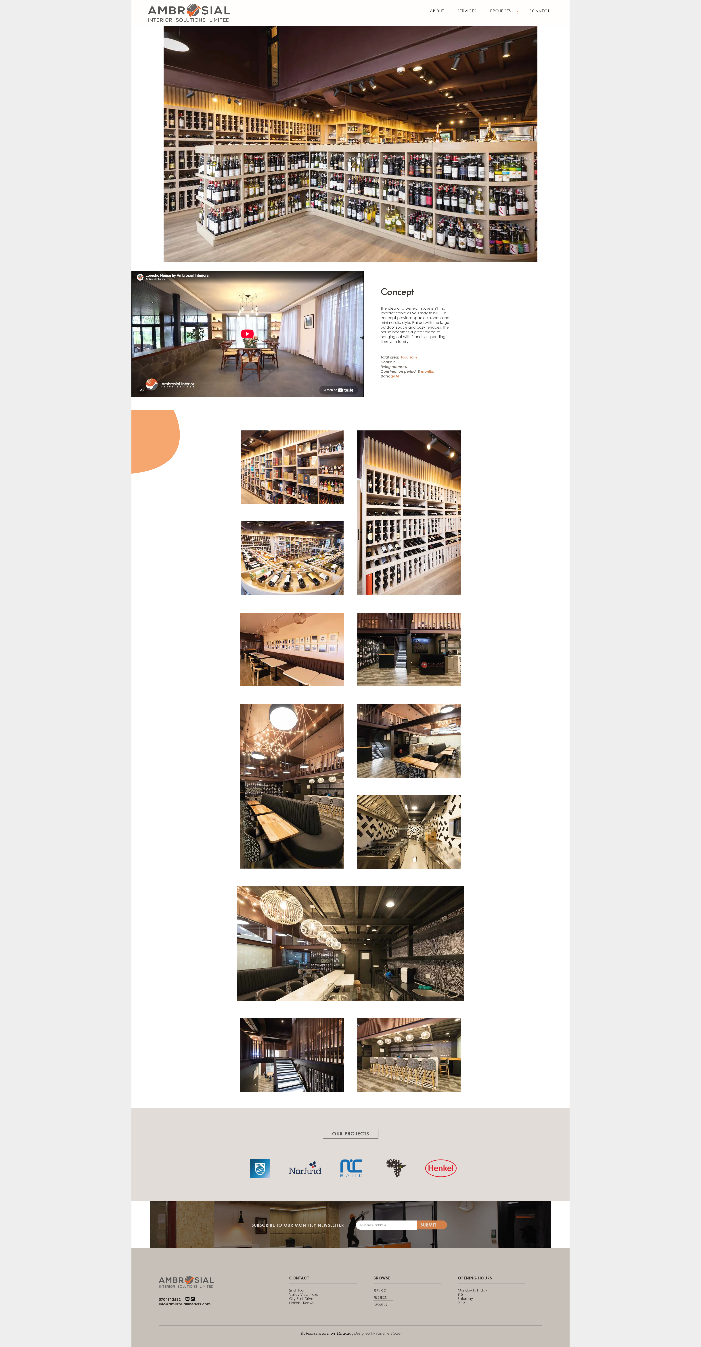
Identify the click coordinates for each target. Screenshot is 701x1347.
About (437, 11)
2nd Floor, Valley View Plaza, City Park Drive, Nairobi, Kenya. (304, 1296)
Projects (500, 11)
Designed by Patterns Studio (377, 1333)
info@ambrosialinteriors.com (185, 1304)
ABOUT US (380, 1304)
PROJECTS (381, 1297)
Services (466, 11)
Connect (538, 11)
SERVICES (380, 1290)
